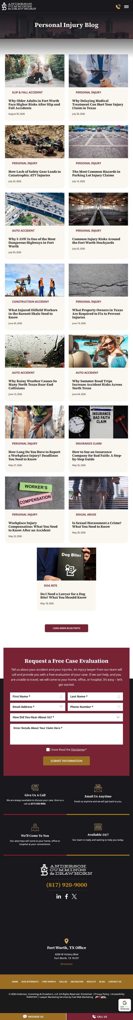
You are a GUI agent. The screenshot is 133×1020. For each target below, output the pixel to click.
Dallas (63, 981)
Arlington (77, 981)
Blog (102, 981)
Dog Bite (50, 585)
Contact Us (114, 981)
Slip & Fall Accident (27, 92)
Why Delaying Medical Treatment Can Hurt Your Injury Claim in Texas (97, 104)
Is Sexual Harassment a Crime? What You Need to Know (96, 524)
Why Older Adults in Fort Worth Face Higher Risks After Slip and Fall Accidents (34, 104)
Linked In (58, 896)
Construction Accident (30, 301)
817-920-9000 (118, 6)
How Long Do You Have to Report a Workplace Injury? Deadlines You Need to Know (34, 455)
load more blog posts (66, 628)
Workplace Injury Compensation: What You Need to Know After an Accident (32, 526)
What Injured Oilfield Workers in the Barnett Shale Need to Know (32, 313)
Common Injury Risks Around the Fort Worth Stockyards (96, 240)
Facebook (66, 896)
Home (15, 981)
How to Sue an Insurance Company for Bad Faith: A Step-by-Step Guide (97, 455)
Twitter (74, 896)
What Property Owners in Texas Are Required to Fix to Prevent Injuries (97, 313)
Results (91, 981)
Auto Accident (23, 230)
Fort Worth (49, 981)
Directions (66, 964)
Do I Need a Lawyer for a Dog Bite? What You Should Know (63, 595)
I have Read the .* (68, 749)
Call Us (102, 1016)
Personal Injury (88, 92)
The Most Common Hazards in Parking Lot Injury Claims (96, 173)
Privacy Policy (101, 994)
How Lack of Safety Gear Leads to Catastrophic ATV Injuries (34, 173)
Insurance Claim (89, 443)
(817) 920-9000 (38, 803)
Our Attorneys (30, 981)
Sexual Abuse (86, 514)
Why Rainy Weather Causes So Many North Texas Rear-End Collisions (32, 384)
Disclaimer (78, 749)
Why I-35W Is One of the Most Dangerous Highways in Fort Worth (31, 242)
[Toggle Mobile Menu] (126, 6)
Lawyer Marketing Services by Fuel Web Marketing (67, 997)
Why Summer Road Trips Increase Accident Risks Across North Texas (97, 384)
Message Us (35, 1016)
